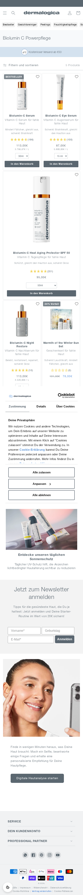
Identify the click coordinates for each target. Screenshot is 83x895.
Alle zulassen (42, 472)
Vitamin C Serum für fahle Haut (22, 121)
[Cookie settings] (8, 887)
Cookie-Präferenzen (63, 891)
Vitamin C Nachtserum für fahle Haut (22, 352)
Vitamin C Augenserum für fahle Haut (60, 121)
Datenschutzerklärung (60, 887)
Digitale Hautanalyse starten (37, 778)
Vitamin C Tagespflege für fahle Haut (41, 257)
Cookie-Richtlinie (21, 891)
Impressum (25, 887)
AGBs (14, 887)
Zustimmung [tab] (17, 406)
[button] (5, 13)
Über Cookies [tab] (65, 406)
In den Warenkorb (22, 163)
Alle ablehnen (41, 495)
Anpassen (39, 483)
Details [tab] (41, 406)
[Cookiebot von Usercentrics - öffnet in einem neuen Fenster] (58, 395)
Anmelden (64, 639)
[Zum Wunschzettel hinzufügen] (37, 76)
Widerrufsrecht (40, 887)
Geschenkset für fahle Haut (61, 352)
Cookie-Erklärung (32, 449)
